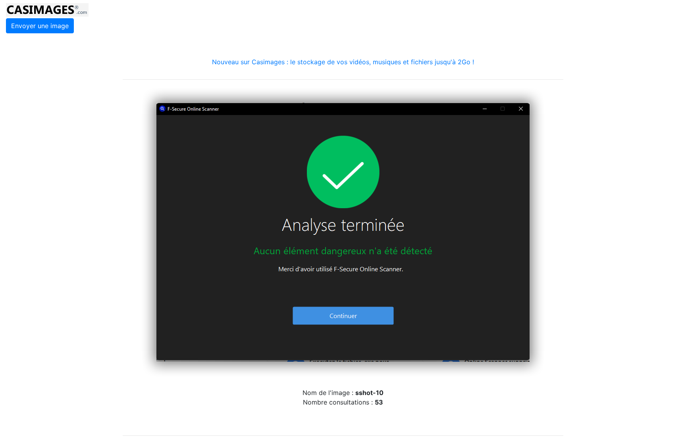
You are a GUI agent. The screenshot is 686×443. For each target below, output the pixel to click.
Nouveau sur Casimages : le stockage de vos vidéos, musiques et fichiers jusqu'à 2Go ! (343, 62)
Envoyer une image (40, 26)
